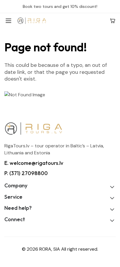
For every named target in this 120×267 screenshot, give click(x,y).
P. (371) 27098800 (26, 173)
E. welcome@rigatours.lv (33, 163)
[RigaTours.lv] (61, 20)
